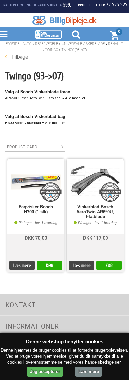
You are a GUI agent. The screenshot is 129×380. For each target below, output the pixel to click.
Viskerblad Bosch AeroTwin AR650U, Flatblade (95, 212)
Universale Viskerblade (83, 44)
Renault (115, 44)
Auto (27, 44)
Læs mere (22, 265)
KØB (49, 265)
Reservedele (46, 44)
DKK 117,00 (95, 238)
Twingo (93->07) (74, 50)
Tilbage (19, 57)
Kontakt (20, 305)
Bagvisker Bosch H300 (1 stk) (36, 209)
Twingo (51, 50)
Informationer (32, 326)
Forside (12, 44)
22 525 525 (116, 5)
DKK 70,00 (36, 238)
